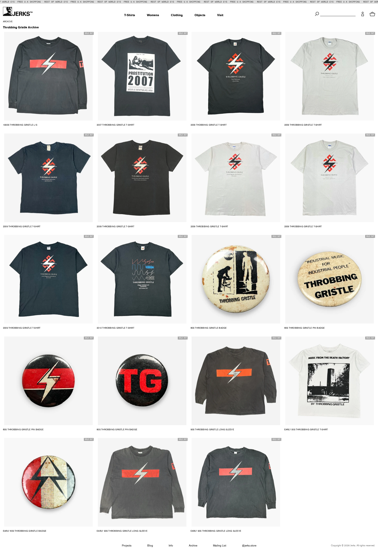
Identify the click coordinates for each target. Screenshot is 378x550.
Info (171, 545)
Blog (150, 545)
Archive (8, 21)
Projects (127, 545)
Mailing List (219, 545)
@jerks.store (249, 545)
